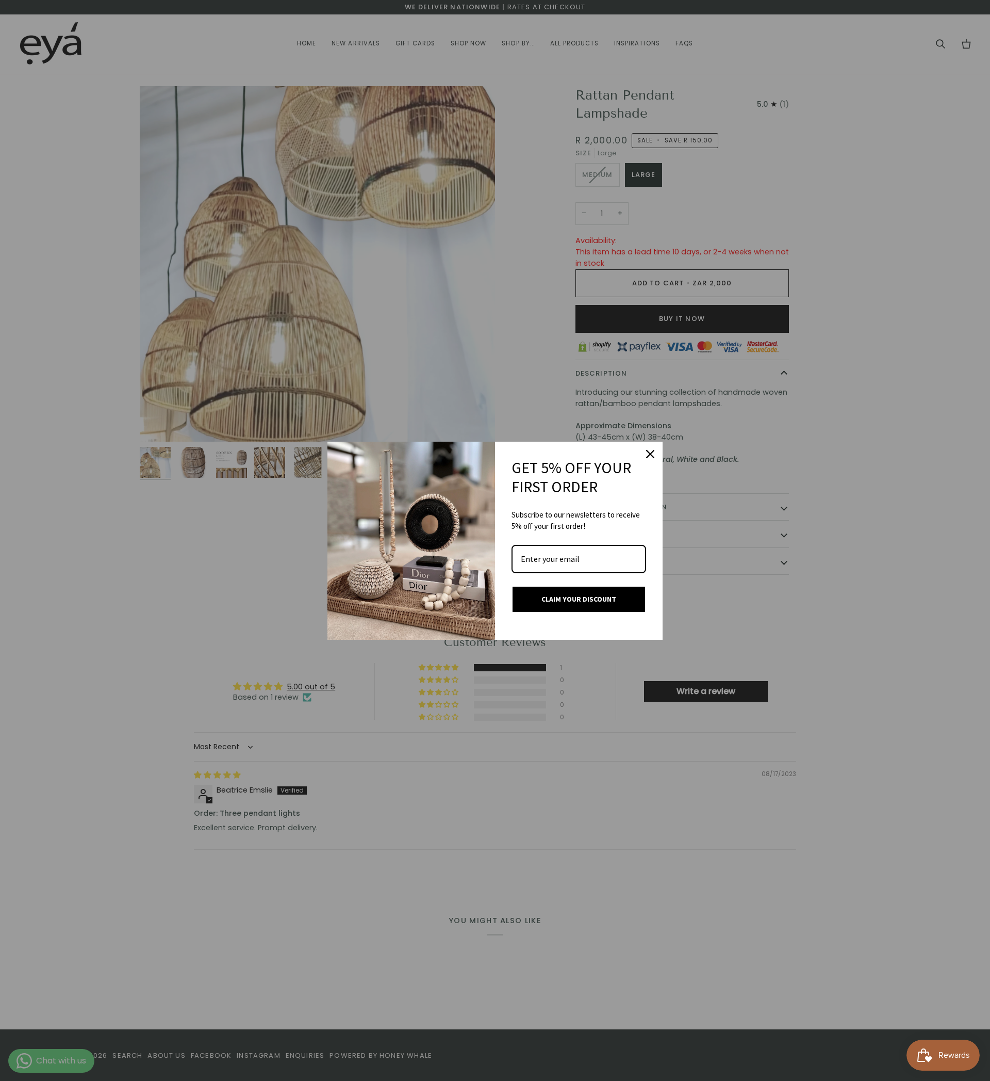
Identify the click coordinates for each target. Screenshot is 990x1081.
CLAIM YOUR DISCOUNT (578, 599)
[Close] (650, 454)
